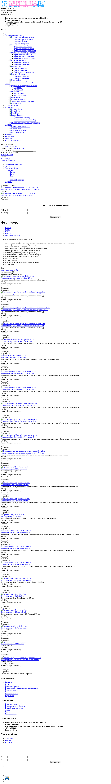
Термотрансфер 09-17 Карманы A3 (14, 469)
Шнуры (12, 172)
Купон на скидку (11, 690)
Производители (11, 704)
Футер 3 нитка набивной (23, 55)
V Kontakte (9, 738)
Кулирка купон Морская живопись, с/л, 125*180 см (20, 189)
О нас (7, 684)
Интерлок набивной (21, 62)
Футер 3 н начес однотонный (24, 56)
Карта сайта (9, 696)
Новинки (8, 134)
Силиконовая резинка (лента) (25, 121)
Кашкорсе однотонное (22, 78)
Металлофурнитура (17, 180)
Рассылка (8, 712)
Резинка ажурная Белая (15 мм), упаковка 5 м (17, 389)
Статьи (7, 692)
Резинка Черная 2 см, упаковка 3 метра (15, 532)
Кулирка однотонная (21, 43)
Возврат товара (10, 714)
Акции (7, 710)
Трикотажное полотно (13, 35)
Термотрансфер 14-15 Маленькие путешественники (20, 660)
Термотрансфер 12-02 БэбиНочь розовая (16, 580)
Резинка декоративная (22, 117)
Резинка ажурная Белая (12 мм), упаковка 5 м (17, 373)
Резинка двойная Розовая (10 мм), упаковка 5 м (18, 421)
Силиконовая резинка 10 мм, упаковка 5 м (16, 341)
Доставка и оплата (12, 686)
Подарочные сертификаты (15, 706)
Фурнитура (9, 107)
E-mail (4, 213)
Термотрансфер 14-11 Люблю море (14, 628)
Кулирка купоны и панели (23, 39)
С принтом (18, 88)
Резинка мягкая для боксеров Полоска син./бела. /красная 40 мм (24, 310)
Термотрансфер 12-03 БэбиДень (12, 596)
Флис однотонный (21, 95)
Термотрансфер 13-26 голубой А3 (13, 612)
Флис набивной (19, 93)
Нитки (12, 174)
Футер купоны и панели (23, 47)
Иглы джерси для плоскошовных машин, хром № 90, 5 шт (22, 453)
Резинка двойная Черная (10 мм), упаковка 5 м (18, 437)
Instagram (8, 740)
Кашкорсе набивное (21, 76)
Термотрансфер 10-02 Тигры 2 (12, 516)
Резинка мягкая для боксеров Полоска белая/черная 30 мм (22, 294)
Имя (4, 210)
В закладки (5, 288)
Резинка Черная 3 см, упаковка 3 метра (15, 548)
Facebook (8, 742)
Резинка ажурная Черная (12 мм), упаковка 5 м (18, 405)
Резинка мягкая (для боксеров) (25, 119)
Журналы (8, 125)
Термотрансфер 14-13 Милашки (12, 644)
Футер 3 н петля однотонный (25, 58)
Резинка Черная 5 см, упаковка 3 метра (15, 564)
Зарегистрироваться (13, 146)
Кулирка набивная (20, 41)
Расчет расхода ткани (13, 140)
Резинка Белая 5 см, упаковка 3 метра (15, 501)
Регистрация (19, 148)
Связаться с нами (11, 694)
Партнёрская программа (14, 708)
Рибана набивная (20, 68)
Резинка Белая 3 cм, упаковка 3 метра (15, 485)
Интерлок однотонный (22, 64)
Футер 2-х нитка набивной (24, 49)
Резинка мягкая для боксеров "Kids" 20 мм (16, 278)
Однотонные (18, 90)
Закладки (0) (5, 159)
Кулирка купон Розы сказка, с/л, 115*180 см (17, 195)
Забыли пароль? (7, 155)
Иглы (12, 176)
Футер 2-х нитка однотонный (25, 51)
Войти (3, 146)
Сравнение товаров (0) (9, 270)
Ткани (7, 84)
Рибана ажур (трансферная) (24, 72)
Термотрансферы (11, 105)
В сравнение (5, 290)
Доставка (8, 138)
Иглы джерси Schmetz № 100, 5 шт (13, 357)
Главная (4, 160)
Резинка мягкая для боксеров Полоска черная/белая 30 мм (22, 326)
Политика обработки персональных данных (21, 688)
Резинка (13, 178)
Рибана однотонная (21, 70)
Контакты (8, 682)
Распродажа (9, 136)
